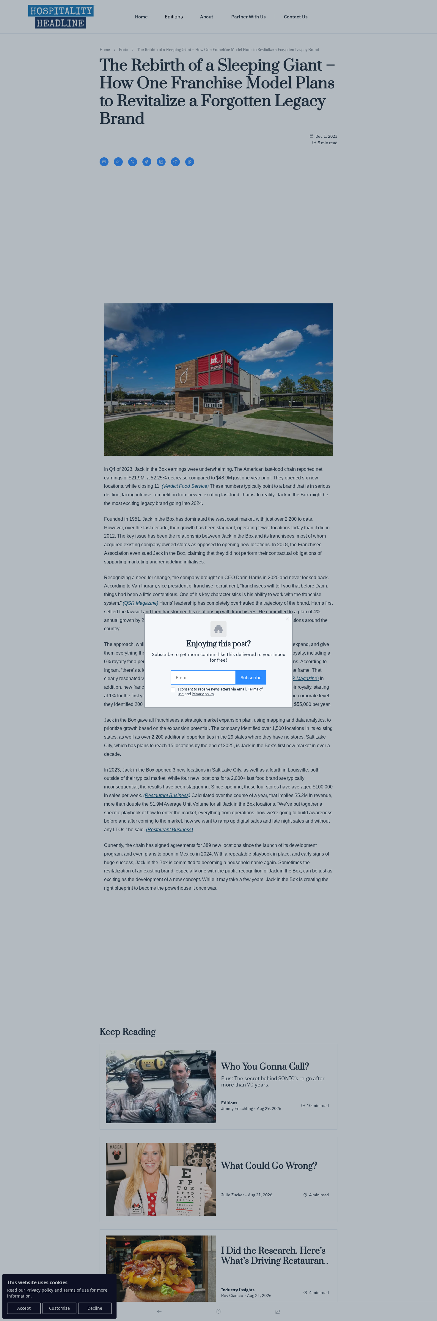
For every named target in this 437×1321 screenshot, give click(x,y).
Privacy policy (203, 693)
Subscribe (251, 677)
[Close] (287, 619)
